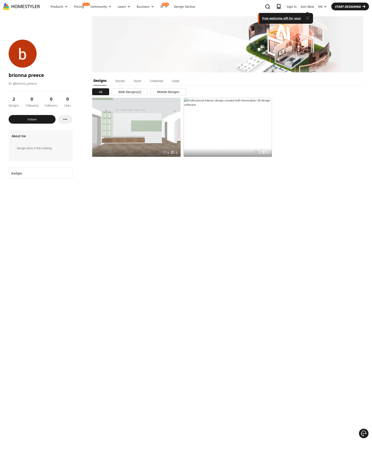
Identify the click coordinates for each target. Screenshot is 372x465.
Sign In (292, 6)
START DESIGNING (348, 6)
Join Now (307, 6)
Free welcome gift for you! (281, 18)
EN (320, 6)
